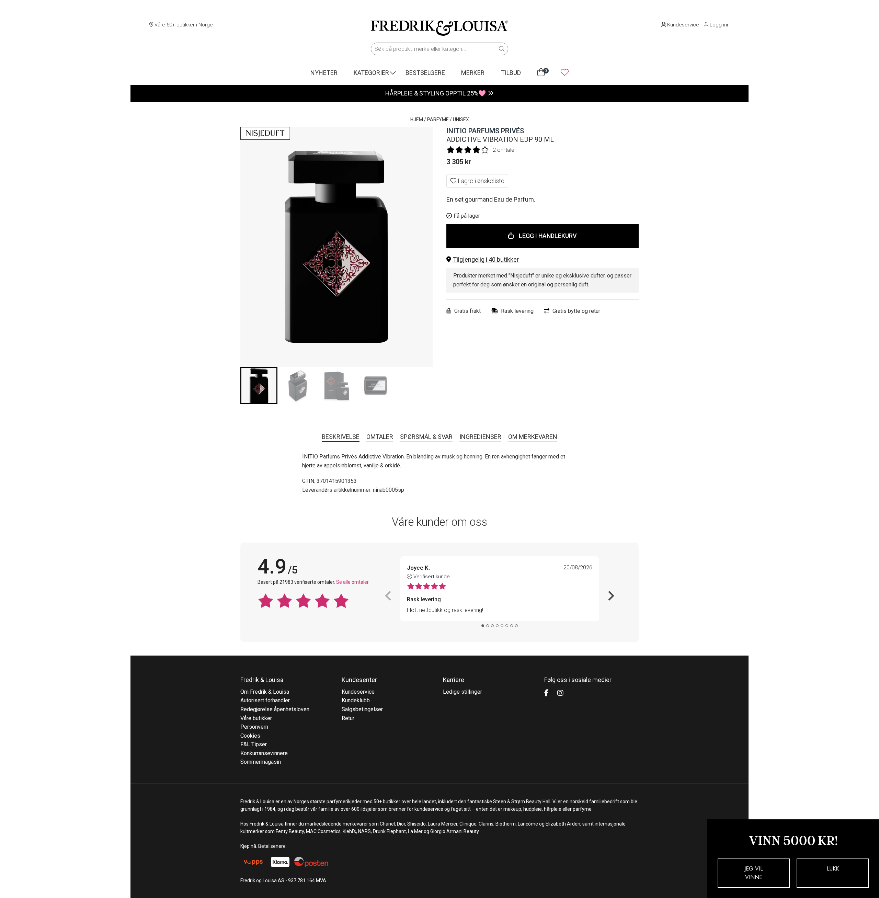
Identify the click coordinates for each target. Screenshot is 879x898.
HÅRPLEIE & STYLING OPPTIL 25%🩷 (435, 93)
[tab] (482, 625)
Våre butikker (256, 718)
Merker (472, 72)
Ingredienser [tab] (480, 436)
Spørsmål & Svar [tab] (426, 436)
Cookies (250, 735)
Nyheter (324, 72)
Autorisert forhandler (265, 700)
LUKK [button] (833, 869)
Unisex (461, 119)
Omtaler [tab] (379, 436)
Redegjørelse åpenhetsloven (274, 709)
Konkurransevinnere (264, 753)
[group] (258, 385)
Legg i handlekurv (548, 235)
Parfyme (438, 119)
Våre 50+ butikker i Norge (183, 25)
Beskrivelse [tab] (340, 436)
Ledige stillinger (462, 692)
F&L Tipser (253, 744)
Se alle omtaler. (352, 582)
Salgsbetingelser (362, 709)
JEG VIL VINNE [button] (753, 873)
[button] (542, 260)
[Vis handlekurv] (541, 72)
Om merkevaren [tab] (532, 436)
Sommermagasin (260, 762)
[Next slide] (610, 595)
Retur (348, 718)
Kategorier (371, 72)
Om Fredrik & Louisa (264, 692)
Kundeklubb (356, 700)
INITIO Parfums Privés (485, 131)
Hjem (416, 119)
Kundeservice (682, 25)
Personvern (254, 727)
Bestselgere (425, 72)
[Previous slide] (388, 595)
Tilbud (511, 72)
